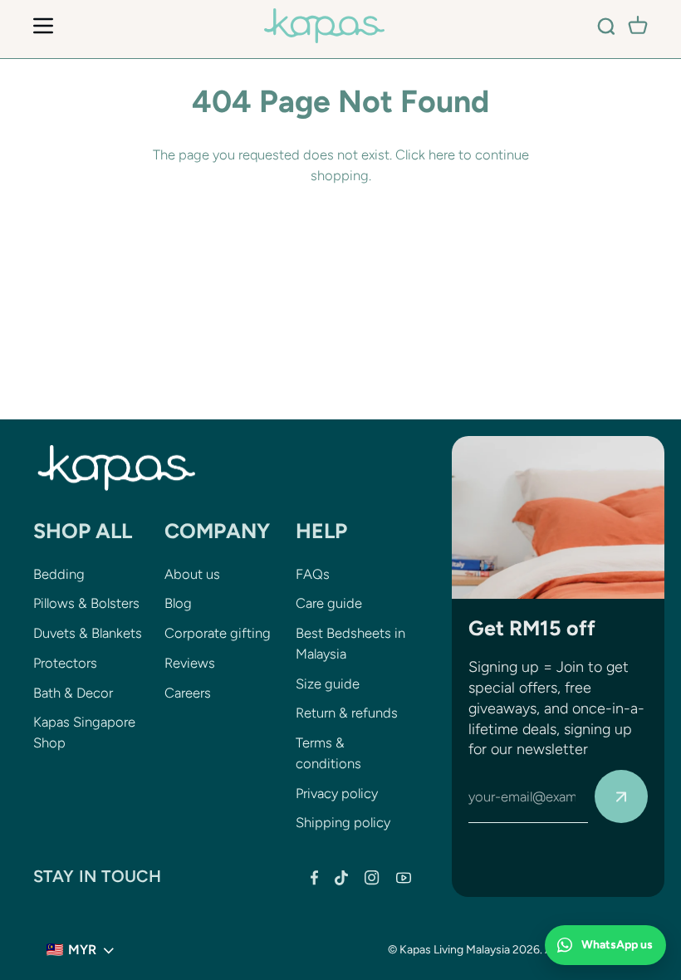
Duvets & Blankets (87, 633)
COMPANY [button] (217, 530)
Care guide (329, 603)
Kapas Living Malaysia (454, 950)
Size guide (328, 683)
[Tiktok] (341, 877)
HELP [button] (321, 530)
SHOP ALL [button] (82, 530)
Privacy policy (337, 793)
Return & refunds (347, 712)
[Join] (621, 796)
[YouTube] (403, 877)
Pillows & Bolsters (86, 603)
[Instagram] (372, 877)
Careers (187, 692)
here (442, 154)
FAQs (313, 574)
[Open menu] (43, 25)
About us (192, 574)
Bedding (59, 574)
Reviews (189, 662)
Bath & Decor (73, 692)
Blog (178, 603)
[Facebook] (314, 877)
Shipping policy (343, 822)
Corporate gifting (217, 633)
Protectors (65, 662)
